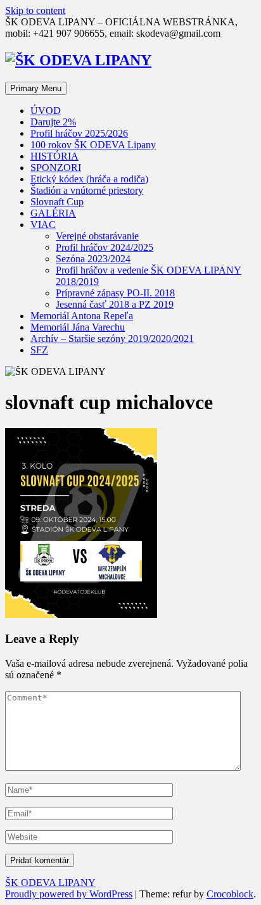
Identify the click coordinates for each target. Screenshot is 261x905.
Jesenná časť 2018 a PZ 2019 (115, 304)
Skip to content (35, 10)
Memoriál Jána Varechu (77, 327)
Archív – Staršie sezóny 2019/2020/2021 (112, 338)
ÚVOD (45, 110)
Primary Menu (35, 88)
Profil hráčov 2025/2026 (79, 133)
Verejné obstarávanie (97, 236)
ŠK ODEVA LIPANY (50, 882)
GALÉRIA (53, 213)
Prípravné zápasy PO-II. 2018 (115, 293)
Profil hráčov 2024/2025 (104, 247)
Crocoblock (230, 894)
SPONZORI (55, 167)
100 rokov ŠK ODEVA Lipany (93, 144)
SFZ (39, 350)
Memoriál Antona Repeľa (81, 315)
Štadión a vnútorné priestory (86, 190)
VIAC (43, 224)
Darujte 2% (53, 122)
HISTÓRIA (54, 156)
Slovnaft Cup (57, 201)
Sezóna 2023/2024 (93, 258)
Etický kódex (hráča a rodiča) (89, 179)
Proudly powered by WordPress (68, 894)
